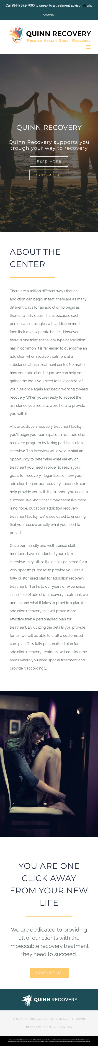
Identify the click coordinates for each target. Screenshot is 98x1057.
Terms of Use (49, 1027)
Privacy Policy (65, 1027)
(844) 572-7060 (23, 5)
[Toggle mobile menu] (88, 47)
